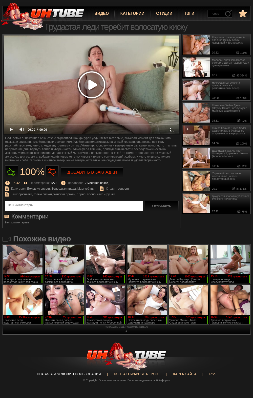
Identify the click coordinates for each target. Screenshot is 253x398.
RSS (212, 374)
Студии (164, 13)
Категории (132, 13)
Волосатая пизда (63, 188)
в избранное (242, 13)
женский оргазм (64, 194)
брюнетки (25, 194)
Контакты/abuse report (137, 374)
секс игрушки (106, 194)
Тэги (189, 13)
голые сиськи (43, 194)
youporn (123, 188)
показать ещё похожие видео (126, 327)
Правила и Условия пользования (69, 374)
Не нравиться (52, 172)
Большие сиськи (38, 188)
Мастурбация (86, 188)
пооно (91, 194)
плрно (81, 194)
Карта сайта (184, 374)
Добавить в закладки (92, 172)
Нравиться (11, 172)
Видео (101, 13)
